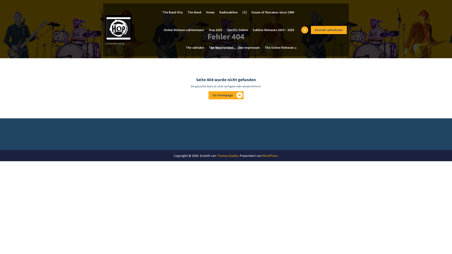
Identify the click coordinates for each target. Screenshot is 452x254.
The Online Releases (279, 48)
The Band (194, 12)
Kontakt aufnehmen (329, 30)
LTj (245, 12)
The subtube (195, 48)
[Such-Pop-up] (304, 30)
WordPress (270, 156)
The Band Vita (172, 12)
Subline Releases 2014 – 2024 (273, 30)
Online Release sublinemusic (184, 30)
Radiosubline (228, 12)
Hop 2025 (215, 30)
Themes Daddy (227, 156)
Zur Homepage (222, 95)
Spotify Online (237, 30)
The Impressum (249, 48)
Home (210, 12)
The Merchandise (221, 48)
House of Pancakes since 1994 (273, 12)
